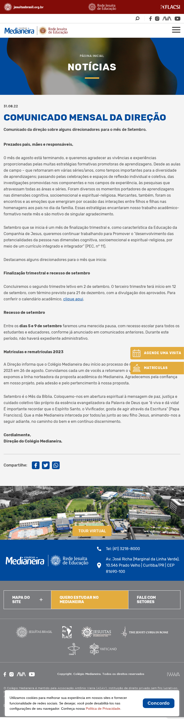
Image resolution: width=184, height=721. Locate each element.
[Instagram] (157, 18)
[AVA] (167, 18)
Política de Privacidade (103, 708)
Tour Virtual (92, 531)
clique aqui (73, 299)
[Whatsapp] (56, 465)
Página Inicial (92, 56)
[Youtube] (177, 18)
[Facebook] (150, 18)
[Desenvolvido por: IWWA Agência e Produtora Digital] (173, 674)
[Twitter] (46, 465)
